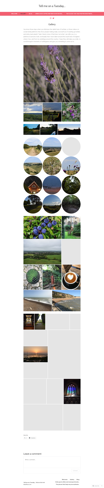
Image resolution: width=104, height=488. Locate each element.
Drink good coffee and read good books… (49, 13)
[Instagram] (51, 18)
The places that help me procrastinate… (79, 13)
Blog (30, 13)
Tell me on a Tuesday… (52, 6)
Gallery (23, 13)
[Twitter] (53, 18)
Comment (75, 470)
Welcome (14, 13)
